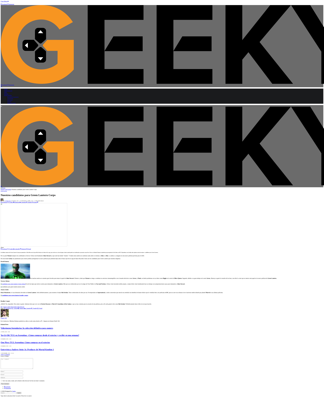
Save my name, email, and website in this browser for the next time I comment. (24, 380)
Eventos (9, 101)
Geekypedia (8, 95)
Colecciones (10, 98)
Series (6, 94)
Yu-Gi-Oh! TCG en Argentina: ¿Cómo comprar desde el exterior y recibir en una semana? (40, 335)
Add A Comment (5, 354)
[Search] (1, 86)
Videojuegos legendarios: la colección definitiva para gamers (27, 328)
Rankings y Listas (11, 103)
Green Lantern (7, 307)
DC (2, 307)
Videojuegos (8, 91)
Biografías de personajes (13, 97)
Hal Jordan (14, 307)
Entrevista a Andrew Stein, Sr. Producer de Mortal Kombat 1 (27, 349)
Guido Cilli (8, 200)
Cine (5, 92)
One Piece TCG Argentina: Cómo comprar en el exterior (25, 342)
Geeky (14, 391)
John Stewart (20, 307)
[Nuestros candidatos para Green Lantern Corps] (34, 246)
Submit (19, 393)
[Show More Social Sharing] (37, 202)
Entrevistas (9, 100)
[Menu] (1, 106)
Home (6, 89)
